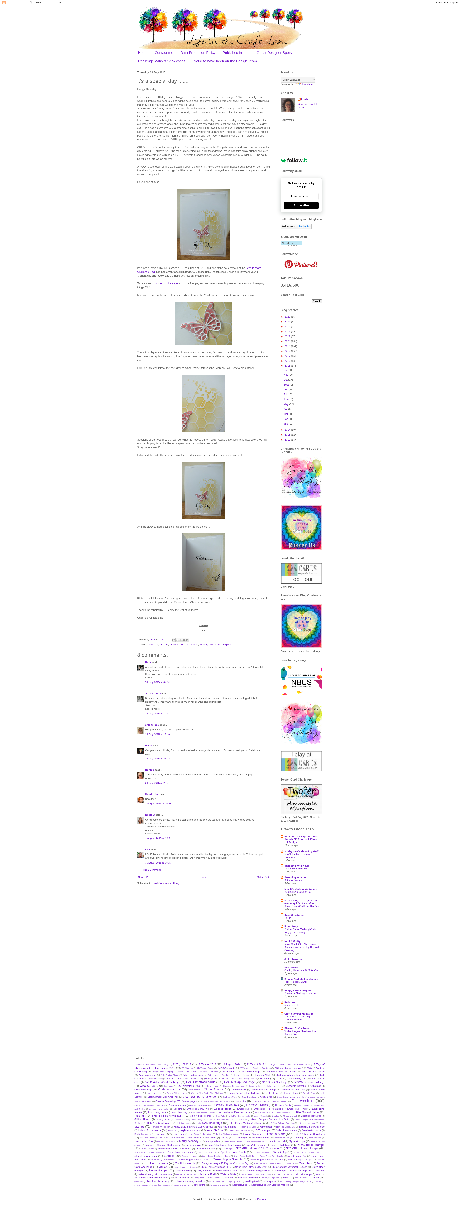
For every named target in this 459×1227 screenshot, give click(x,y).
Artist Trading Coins (193, 1075)
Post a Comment (151, 869)
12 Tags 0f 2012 (182, 1064)
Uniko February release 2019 (216, 1167)
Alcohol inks (229, 1071)
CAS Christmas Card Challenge (162, 1082)
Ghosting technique (311, 1116)
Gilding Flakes (142, 1119)
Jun (286, 399)
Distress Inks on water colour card (149, 1105)
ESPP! (288, 918)
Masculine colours (281, 1138)
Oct (286, 379)
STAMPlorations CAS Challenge (257, 1148)
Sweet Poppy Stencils (228, 1159)
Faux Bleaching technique (202, 1112)
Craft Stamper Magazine (298, 1013)
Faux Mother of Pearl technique (233, 1112)
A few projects (291, 1005)
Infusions (172, 1130)
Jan (286, 423)
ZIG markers (181, 1177)
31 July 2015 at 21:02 (157, 758)
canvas (229, 1177)
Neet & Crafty (292, 941)
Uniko (163, 1166)
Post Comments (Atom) (166, 883)
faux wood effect (302, 1178)
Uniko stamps (158, 1170)
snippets (227, 644)
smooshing (199, 1185)
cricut (286, 1177)
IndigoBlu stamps (149, 1130)
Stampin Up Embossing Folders (307, 1152)
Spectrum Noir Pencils (233, 1152)
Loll (147, 849)
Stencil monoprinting (146, 1155)
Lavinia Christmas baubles (227, 1134)
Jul (286, 394)
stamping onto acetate (219, 1185)
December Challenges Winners (300, 993)
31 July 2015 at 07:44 (157, 682)
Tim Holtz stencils (185, 1163)
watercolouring (239, 1185)
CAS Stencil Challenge (274, 1082)
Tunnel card (290, 1163)
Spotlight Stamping (261, 1152)
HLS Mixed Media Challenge (246, 1122)
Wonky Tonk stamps (283, 1174)
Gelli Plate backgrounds (239, 1116)
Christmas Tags (143, 1089)
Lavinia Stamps (252, 1134)
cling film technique (248, 1177)
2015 (288, 365)
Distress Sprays (302, 1105)
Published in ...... (236, 53)
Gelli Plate (220, 1116)
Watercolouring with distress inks (155, 1174)
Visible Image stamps (226, 1170)
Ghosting (275, 1116)
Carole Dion (152, 794)
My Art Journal (277, 1141)
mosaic (318, 1181)
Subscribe (301, 205)
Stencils (169, 1155)
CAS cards (152, 644)
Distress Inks (176, 644)
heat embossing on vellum (191, 1181)
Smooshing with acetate (180, 1152)
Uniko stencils (182, 1170)
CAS (278, 1078)
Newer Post (144, 877)
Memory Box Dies (143, 1141)
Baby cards (213, 1075)
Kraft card (160, 1134)
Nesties (149, 1145)
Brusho (225, 1079)
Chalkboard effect (273, 1086)
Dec (286, 370)
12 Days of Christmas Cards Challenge (151, 1064)
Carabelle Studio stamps (234, 1086)
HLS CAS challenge (208, 1123)
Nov (286, 374)
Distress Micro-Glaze (199, 1105)
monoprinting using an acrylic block (295, 1181)
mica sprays (269, 1181)
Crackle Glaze (271, 1093)
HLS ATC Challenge (158, 1122)
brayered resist (214, 1178)
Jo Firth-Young (293, 959)
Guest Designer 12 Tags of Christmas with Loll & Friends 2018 (219, 1119)
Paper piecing (193, 1145)
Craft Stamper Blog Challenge (163, 1097)
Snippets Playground (207, 1152)
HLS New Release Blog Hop (281, 1123)
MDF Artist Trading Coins (151, 1138)
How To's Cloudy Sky (285, 1127)
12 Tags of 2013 (206, 1064)
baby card (199, 1178)
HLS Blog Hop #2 (183, 1123)
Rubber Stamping (205, 1148)
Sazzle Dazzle (153, 693)
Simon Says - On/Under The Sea (301, 906)
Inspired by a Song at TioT (298, 892)
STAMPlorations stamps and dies (149, 1152)
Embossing (243, 1109)
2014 (288, 429)
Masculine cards (260, 1138)
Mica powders (213, 1141)
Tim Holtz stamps (156, 1163)
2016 (288, 360)
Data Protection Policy (198, 53)
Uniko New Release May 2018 (251, 1167)
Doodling (177, 1109)
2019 (288, 346)
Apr (286, 409)
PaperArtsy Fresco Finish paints (225, 1145)
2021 (288, 336)
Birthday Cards (242, 1075)
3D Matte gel (187, 1068)
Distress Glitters (280, 1101)
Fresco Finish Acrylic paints (168, 1115)
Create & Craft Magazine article (290, 1097)
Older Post (263, 877)
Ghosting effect (290, 1116)
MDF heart (210, 1138)
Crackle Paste (309, 1093)
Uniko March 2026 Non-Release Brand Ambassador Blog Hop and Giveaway (301, 947)
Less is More (191, 644)
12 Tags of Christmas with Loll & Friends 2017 (288, 1064)
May (286, 404)
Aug (286, 389)
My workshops (297, 1141)
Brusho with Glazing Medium (244, 1079)
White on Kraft (208, 1174)
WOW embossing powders (256, 1170)
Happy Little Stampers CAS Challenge (193, 1127)
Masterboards (315, 1138)
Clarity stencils (239, 1090)
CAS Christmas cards (200, 1082)
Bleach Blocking (156, 1079)
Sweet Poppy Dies (297, 1156)
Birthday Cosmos (293, 880)
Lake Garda (194, 1134)
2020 (288, 341)
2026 (288, 316)
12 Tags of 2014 (231, 1064)
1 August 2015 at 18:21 (158, 838)
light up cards (235, 1181)
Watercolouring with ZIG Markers (307, 1170)
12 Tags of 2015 (255, 1064)
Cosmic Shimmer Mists (177, 1093)
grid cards (138, 1181)
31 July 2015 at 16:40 (157, 734)
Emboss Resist (222, 1108)
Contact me (164, 53)
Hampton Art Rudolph (161, 1127)
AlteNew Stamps (251, 1071)
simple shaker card (182, 1185)
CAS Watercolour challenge (309, 1082)
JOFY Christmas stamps (240, 1130)
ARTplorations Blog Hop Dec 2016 (255, 1068)
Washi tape (280, 1170)
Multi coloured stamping (256, 1141)
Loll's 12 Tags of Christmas (309, 1134)
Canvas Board (212, 1086)
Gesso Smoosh (261, 1116)
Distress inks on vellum (159, 1109)
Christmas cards (169, 1089)
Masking (298, 1137)
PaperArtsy (291, 926)
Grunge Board (163, 1119)
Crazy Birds (266, 1097)
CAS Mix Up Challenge (239, 1082)
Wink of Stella (246, 1174)
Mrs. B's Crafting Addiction (300, 889)
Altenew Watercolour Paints (281, 1071)
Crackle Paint (291, 1093)
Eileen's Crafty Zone (296, 1028)
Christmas (315, 1086)
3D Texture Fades (205, 1068)
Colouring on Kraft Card (293, 1090)
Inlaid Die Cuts (215, 1130)
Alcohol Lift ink (183, 1072)
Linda (304, 99)
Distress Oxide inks (225, 1105)
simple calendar (141, 1185)
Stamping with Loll (295, 877)
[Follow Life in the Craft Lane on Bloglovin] (296, 228)
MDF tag (224, 1138)
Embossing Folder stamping (268, 1109)
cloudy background (270, 1178)
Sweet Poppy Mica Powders (162, 1160)
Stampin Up (279, 1152)
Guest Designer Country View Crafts (270, 1119)
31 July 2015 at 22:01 (157, 782)
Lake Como (178, 1134)
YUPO (318, 1174)
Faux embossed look (264, 1112)
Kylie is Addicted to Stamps (301, 978)
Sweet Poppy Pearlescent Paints (216, 1156)
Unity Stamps (204, 1170)
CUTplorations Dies (189, 1085)
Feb (286, 418)
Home (143, 53)
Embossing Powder (297, 1109)
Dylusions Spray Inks (198, 1109)
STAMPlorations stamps (302, 1148)
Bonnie (149, 769)
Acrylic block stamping (163, 1072)
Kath (148, 662)
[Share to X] (180, 640)
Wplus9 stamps (304, 1174)
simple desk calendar (161, 1185)
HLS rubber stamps (306, 1123)
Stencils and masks (190, 1156)
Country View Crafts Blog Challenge (207, 1093)
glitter (316, 1177)
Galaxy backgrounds (201, 1116)
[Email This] (174, 640)
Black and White (262, 1075)
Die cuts (164, 644)
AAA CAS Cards (226, 1068)
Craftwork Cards (230, 1097)
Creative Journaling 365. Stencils (216, 1101)
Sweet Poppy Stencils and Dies (266, 1159)
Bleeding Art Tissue (176, 1078)
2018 (288, 351)
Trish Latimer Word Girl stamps (267, 1163)
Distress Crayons (261, 1101)
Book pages (211, 1078)
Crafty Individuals (248, 1097)
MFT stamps (239, 1137)
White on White (228, 1174)
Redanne (289, 1002)
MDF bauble (194, 1138)
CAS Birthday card (296, 1078)
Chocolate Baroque (296, 1086)
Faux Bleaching (179, 1112)
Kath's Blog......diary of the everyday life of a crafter (300, 902)
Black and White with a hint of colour (295, 1075)
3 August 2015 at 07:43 (158, 862)
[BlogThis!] (177, 640)
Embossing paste (157, 1112)
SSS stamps (227, 1149)
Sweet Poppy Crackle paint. (272, 1156)
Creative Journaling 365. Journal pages (176, 1101)
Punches (186, 1148)
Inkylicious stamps (190, 1130)
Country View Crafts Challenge (243, 1093)
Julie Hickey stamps (286, 1130)
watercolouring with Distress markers (270, 1185)
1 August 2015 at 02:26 (158, 803)
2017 (288, 355)
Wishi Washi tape (263, 1174)
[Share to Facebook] (184, 640)
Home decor (265, 1127)
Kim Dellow (291, 967)
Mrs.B (148, 745)
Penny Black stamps (311, 1145)
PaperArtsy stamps (256, 1145)
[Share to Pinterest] (187, 640)
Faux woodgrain (284, 1112)
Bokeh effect (196, 1079)
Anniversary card (147, 1075)
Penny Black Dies (280, 1145)
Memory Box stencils (211, 644)
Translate (307, 84)
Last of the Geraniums (295, 868)
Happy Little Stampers (297, 990)
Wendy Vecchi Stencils (186, 1174)
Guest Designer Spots (274, 53)
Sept (287, 384)
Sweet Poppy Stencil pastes (194, 1159)
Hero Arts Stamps (226, 1127)
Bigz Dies (226, 1075)
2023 (288, 326)
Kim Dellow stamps (142, 1134)
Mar (286, 413)
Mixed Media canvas (233, 1141)
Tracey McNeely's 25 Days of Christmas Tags (226, 1163)
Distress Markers (177, 1105)
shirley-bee (152, 724)
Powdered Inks (147, 1149)
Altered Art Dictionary (313, 1071)
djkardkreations (294, 914)
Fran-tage (140, 1115)
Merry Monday (188, 1141)
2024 (288, 321)
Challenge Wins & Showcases (161, 61)
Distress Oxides (257, 1105)
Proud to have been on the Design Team (225, 61)
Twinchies (305, 1163)
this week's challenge (165, 283)
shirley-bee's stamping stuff (301, 851)
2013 (288, 434)
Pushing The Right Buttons (301, 836)
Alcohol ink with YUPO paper (205, 1072)
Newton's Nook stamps (169, 1145)
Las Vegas (207, 1134)
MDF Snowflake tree (175, 1138)
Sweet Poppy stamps (300, 1159)
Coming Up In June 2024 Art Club (301, 970)
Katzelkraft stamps (311, 1130)
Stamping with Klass (296, 865)
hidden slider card (217, 1181)
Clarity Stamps (214, 1089)
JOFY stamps (262, 1130)
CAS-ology (168, 1086)
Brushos (264, 1078)
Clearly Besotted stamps (264, 1090)
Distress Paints (283, 1105)
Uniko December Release (185, 1167)
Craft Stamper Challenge (199, 1096)
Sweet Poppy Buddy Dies (245, 1156)
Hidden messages (248, 1127)
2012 (288, 439)
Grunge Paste (180, 1119)
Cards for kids (255, 1086)
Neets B (150, 814)
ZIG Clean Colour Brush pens (151, 1177)
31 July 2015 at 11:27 (157, 713)
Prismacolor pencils (168, 1148)
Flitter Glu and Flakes (307, 1112)
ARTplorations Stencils (287, 1067)
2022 (288, 331)
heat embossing (158, 1181)
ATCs (309, 1068)
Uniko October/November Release (289, 1167)
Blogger (261, 1199)
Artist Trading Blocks (170, 1075)
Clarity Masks (194, 1090)
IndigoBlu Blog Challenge (312, 1127)
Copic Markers (154, 1093)
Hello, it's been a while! (296, 981)
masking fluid (252, 1181)
